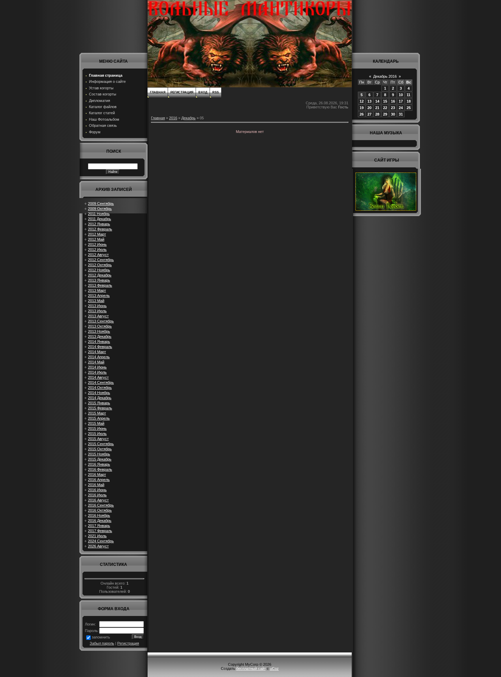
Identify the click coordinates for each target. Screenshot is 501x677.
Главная (157, 92)
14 (377, 101)
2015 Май (96, 423)
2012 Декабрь (99, 275)
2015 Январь (99, 403)
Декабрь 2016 (385, 76)
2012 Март (97, 234)
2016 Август (98, 500)
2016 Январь (99, 464)
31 (401, 114)
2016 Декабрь (99, 520)
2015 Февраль (100, 408)
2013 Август (98, 316)
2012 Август (98, 255)
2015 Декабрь (99, 459)
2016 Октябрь (100, 510)
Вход (202, 92)
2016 (173, 118)
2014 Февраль (100, 347)
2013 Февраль (100, 285)
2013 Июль (97, 311)
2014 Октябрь (100, 388)
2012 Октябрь (100, 265)
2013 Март (97, 290)
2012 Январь (99, 224)
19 (362, 108)
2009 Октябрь (100, 209)
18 (409, 101)
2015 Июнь (97, 428)
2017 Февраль (100, 531)
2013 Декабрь (99, 336)
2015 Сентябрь (101, 444)
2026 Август (98, 546)
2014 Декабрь (99, 398)
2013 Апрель (99, 296)
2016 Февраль (100, 469)
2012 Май (96, 239)
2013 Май (96, 301)
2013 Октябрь (100, 326)
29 (385, 114)
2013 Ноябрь (99, 331)
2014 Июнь (97, 367)
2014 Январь (99, 342)
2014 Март (97, 352)
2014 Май (96, 362)
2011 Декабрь (99, 219)
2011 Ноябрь (99, 214)
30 (393, 114)
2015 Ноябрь (99, 454)
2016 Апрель (99, 480)
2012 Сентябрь (101, 260)
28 (377, 114)
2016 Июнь (97, 490)
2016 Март (97, 474)
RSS (215, 92)
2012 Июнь (97, 244)
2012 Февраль (100, 229)
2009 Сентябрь (101, 203)
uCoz (274, 668)
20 (369, 108)
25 (409, 108)
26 (362, 114)
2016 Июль (97, 495)
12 (362, 101)
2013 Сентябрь (101, 321)
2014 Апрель (99, 357)
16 (393, 101)
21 (377, 108)
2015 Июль (97, 434)
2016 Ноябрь (99, 515)
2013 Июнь (97, 306)
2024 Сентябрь (101, 541)
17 (401, 101)
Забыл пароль (102, 643)
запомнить (101, 637)
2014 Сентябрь (101, 382)
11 (408, 95)
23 (393, 108)
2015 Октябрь (100, 449)
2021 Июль (97, 536)
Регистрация (128, 643)
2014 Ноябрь (99, 393)
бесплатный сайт (251, 668)
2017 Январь (99, 526)
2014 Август (98, 377)
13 (369, 101)
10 (401, 95)
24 (401, 108)
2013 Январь (99, 280)
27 (369, 114)
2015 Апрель (99, 418)
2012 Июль (97, 249)
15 (385, 101)
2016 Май (96, 485)
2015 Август (98, 439)
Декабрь (188, 118)
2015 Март (97, 413)
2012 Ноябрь (99, 270)
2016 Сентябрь (101, 505)
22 (385, 108)
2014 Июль (97, 372)
